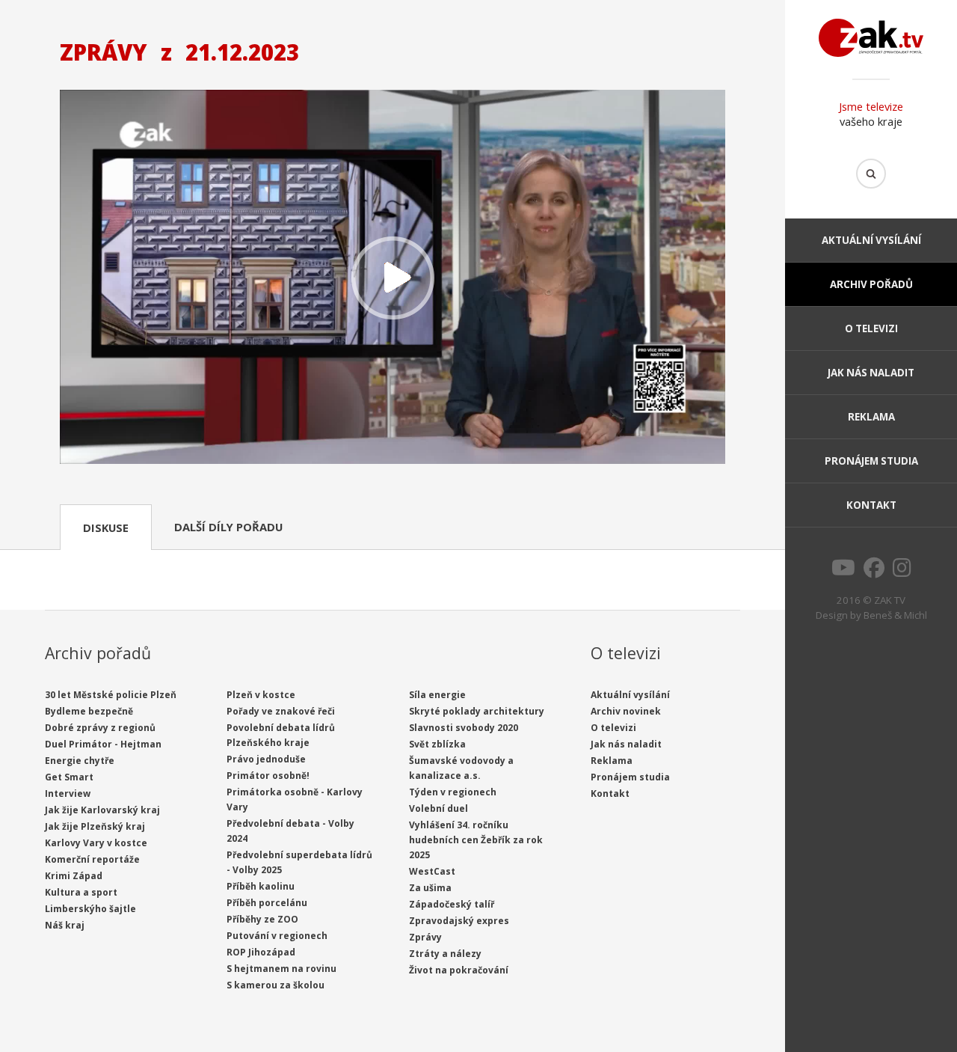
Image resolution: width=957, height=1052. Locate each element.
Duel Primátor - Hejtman (103, 744)
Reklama (871, 416)
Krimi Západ (73, 875)
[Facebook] (874, 571)
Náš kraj (64, 925)
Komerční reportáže (92, 859)
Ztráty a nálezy (445, 953)
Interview (67, 793)
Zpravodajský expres (459, 920)
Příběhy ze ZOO (262, 919)
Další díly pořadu (228, 526)
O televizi (871, 328)
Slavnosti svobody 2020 (463, 727)
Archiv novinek (626, 711)
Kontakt (871, 505)
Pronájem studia (871, 461)
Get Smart (69, 777)
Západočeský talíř (451, 904)
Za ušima (430, 887)
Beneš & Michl (895, 615)
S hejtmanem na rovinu (281, 968)
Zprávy (425, 937)
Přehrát (392, 279)
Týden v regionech (452, 792)
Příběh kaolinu (261, 886)
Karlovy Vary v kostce (96, 843)
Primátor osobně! (268, 775)
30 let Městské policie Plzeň (110, 694)
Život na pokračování (458, 970)
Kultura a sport (81, 892)
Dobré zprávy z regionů (100, 727)
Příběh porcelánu (267, 902)
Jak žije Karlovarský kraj (102, 810)
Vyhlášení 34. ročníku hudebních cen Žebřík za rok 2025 (476, 840)
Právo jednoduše (266, 759)
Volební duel (438, 808)
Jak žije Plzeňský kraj (95, 826)
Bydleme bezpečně (89, 711)
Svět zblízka (437, 744)
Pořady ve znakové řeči (281, 711)
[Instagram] (902, 571)
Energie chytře (79, 760)
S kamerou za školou (275, 985)
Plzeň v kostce (261, 694)
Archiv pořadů (871, 284)
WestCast (432, 871)
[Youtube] (843, 571)
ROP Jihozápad (261, 952)
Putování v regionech (277, 935)
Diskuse (106, 527)
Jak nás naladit (871, 372)
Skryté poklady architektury (476, 711)
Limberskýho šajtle (90, 908)
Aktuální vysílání (871, 240)
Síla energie (437, 694)
